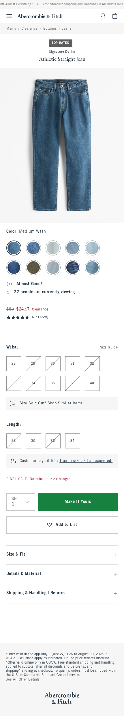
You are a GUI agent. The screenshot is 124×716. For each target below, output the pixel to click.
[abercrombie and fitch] (40, 16)
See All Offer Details (23, 679)
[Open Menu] (7, 16)
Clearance (30, 29)
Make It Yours (78, 502)
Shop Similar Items (65, 403)
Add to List (66, 525)
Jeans (66, 29)
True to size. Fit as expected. (85, 461)
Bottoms (50, 29)
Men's (11, 29)
